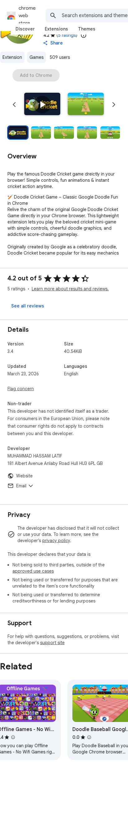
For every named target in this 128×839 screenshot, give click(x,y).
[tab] (25, 29)
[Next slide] (113, 104)
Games (36, 57)
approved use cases (33, 571)
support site (52, 642)
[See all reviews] (27, 305)
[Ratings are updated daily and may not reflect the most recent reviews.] (83, 35)
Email (21, 486)
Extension (12, 57)
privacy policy (56, 540)
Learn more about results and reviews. (70, 289)
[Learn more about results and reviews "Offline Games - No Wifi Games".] (13, 737)
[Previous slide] (14, 104)
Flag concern (20, 388)
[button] (42, 104)
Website (24, 476)
